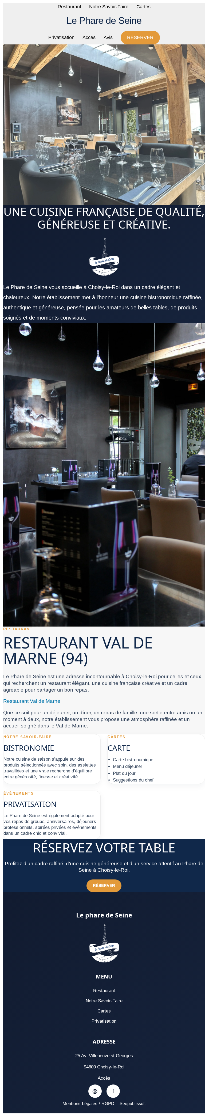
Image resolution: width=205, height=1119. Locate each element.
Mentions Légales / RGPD (88, 1103)
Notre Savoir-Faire (108, 6)
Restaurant (69, 6)
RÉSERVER (140, 37)
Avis (108, 37)
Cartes (143, 6)
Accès (104, 1078)
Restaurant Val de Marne (31, 701)
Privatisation (61, 37)
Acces (89, 37)
